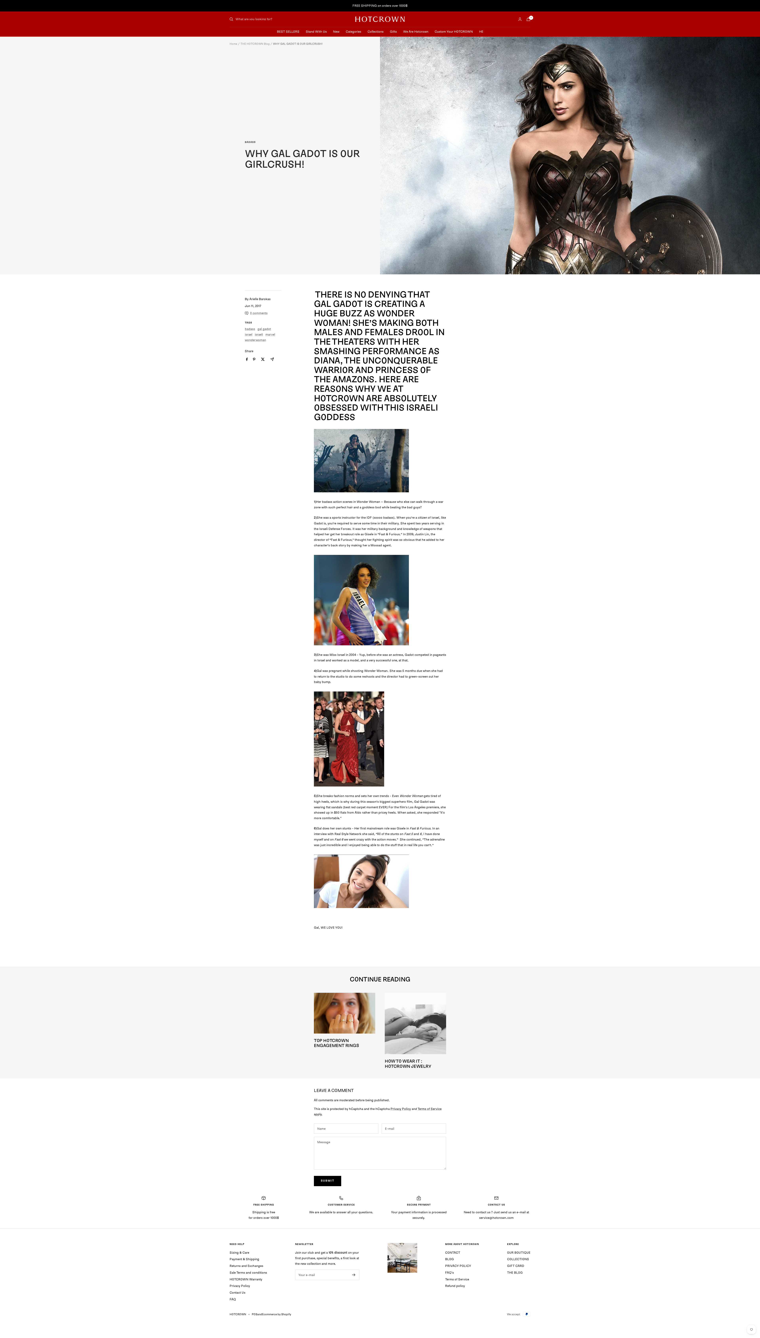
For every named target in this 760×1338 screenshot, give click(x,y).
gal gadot (264, 329)
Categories (353, 31)
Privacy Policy (400, 1109)
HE (481, 31)
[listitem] (247, 359)
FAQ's (449, 1272)
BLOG (449, 1259)
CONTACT (452, 1252)
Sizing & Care (239, 1252)
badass (250, 142)
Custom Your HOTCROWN (454, 31)
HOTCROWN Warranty (246, 1279)
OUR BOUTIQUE (518, 1252)
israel (248, 334)
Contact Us (237, 1292)
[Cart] (528, 19)
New (336, 31)
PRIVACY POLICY (458, 1266)
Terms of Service (430, 1109)
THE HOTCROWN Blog (255, 44)
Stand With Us (316, 31)
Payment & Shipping (244, 1259)
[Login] (520, 19)
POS (254, 1314)
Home (233, 44)
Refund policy (455, 1286)
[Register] (353, 1274)
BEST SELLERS (288, 31)
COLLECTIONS (518, 1259)
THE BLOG (515, 1272)
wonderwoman (255, 340)
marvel (270, 334)
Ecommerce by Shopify (276, 1314)
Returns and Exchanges (246, 1266)
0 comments (259, 313)
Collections (376, 31)
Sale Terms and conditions (248, 1272)
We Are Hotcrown (415, 31)
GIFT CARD (515, 1266)
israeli (259, 334)
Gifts (393, 31)
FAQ (233, 1299)
